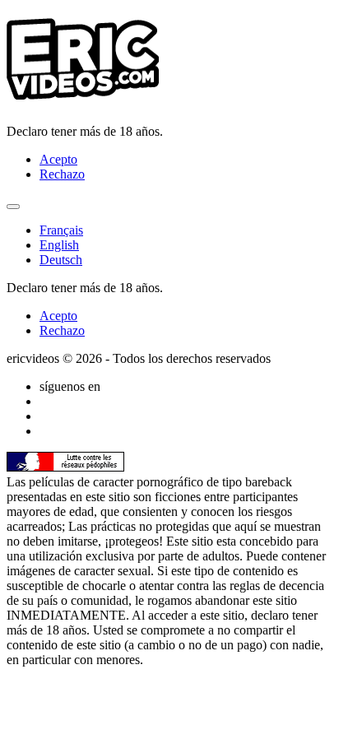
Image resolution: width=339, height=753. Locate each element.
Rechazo (62, 174)
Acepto (58, 159)
